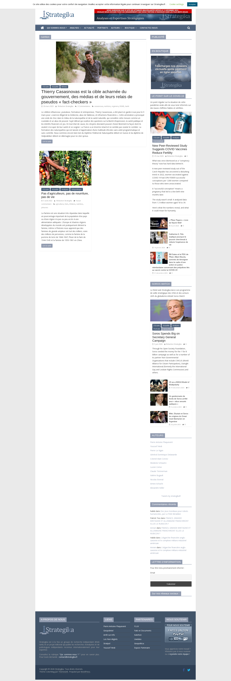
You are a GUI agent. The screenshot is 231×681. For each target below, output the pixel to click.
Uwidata (137, 639)
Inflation (72, 204)
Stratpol (106, 643)
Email (152, 572)
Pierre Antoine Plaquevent (161, 442)
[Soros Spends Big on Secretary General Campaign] (171, 301)
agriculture (60, 204)
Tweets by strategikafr (171, 496)
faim (66, 204)
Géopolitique (77, 189)
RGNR (122, 106)
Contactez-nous (148, 28)
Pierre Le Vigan (156, 450)
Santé (127, 106)
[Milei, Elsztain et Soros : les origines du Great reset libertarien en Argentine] (159, 412)
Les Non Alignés (110, 639)
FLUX (136, 626)
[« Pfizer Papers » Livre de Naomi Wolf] (159, 219)
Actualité (89, 28)
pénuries (44, 207)
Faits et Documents (142, 630)
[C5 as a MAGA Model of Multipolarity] (159, 381)
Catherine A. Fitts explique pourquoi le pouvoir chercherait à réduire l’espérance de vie (178, 239)
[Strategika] (42, 28)
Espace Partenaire (142, 647)
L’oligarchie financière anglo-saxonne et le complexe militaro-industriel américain (168, 540)
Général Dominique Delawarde (163, 454)
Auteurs (115, 28)
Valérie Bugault (156, 475)
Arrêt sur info (109, 635)
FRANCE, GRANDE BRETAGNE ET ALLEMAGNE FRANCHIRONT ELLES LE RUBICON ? (169, 521)
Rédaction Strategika (66, 106)
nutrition (107, 106)
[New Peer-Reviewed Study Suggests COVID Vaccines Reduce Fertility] (171, 113)
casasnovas (98, 106)
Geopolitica (139, 643)
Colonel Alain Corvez (159, 458)
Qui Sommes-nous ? (57, 28)
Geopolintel (108, 630)
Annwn (153, 528)
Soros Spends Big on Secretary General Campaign (166, 337)
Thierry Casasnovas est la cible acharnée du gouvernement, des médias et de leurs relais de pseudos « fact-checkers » (86, 96)
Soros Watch (168, 329)
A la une (46, 87)
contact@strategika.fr (68, 657)
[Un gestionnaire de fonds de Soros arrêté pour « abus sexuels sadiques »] (159, 395)
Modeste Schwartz (158, 463)
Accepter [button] (192, 4)
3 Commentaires (83, 106)
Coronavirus (158, 141)
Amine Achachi (156, 483)
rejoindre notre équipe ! (179, 654)
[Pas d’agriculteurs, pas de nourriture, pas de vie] (65, 152)
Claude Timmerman (158, 471)
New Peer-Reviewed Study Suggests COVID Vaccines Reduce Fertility (169, 149)
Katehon (138, 635)
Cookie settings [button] (177, 4)
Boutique (130, 28)
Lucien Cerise (156, 467)
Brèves (64, 87)
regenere (115, 106)
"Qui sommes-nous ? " (70, 654)
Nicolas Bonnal (156, 479)
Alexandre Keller (157, 488)
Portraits (102, 28)
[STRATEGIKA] (57, 625)
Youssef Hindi (156, 446)
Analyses (74, 28)
